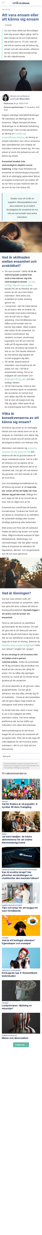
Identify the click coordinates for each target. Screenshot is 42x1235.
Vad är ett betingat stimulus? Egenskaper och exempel (18, 942)
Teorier (5, 938)
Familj (4, 834)
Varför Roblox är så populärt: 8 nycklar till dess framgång (19, 805)
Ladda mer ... (21, 1045)
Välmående (6, 9)
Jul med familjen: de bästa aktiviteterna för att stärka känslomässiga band (17, 839)
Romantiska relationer (12, 905)
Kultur (5, 801)
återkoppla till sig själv (15, 379)
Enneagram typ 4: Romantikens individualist (19, 974)
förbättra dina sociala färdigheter (17, 645)
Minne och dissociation (15, 1038)
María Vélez (25, 99)
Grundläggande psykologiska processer (19, 870)
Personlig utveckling (11, 970)
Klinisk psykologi (9, 1035)
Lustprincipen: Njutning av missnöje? (17, 1007)
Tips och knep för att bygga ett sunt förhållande (20, 909)
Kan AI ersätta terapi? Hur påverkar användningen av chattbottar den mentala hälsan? (20, 875)
